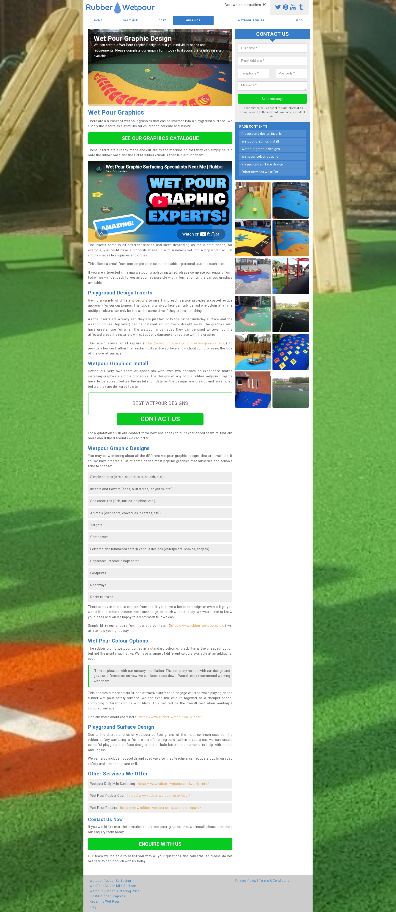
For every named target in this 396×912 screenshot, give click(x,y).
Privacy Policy (246, 880)
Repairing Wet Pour (104, 901)
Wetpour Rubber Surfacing (110, 880)
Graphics (193, 20)
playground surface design (262, 164)
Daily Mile (130, 20)
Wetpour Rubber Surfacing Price (115, 891)
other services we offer (260, 172)
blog (298, 20)
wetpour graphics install (260, 141)
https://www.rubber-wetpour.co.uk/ (197, 625)
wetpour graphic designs (261, 149)
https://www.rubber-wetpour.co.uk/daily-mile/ (173, 784)
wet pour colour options (260, 157)
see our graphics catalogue (160, 138)
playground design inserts (262, 133)
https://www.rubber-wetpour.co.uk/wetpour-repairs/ (185, 343)
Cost (162, 20)
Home (98, 20)
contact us (160, 419)
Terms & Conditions (274, 880)
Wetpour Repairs (251, 20)
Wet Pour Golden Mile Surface (113, 886)
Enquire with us (160, 844)
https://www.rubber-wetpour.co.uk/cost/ (170, 717)
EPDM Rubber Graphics (107, 896)
